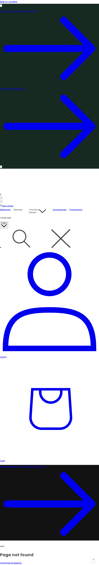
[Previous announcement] (1, 5)
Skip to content (8, 1)
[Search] (49, 239)
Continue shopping (10, 563)
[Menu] (1, 198)
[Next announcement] (1, 166)
